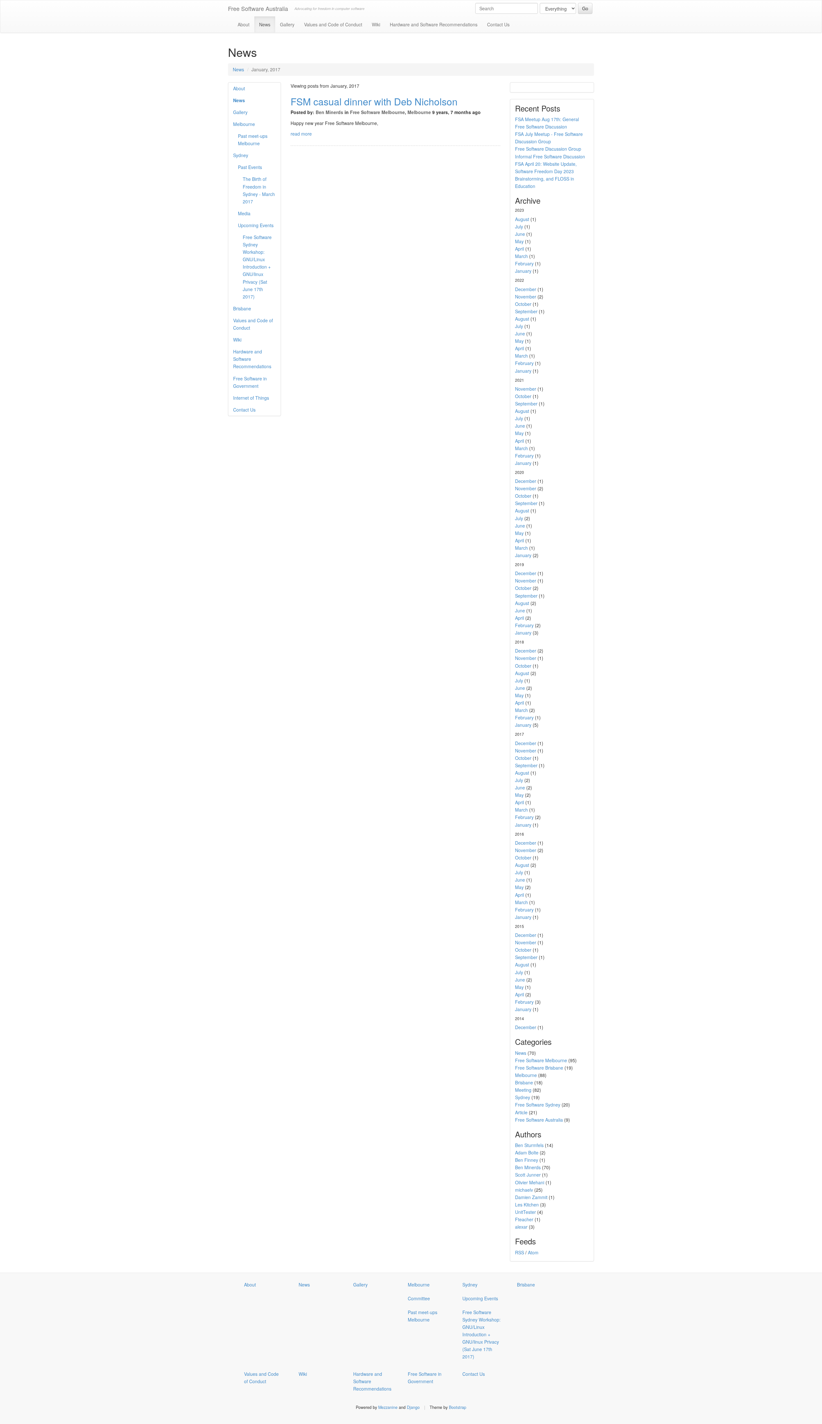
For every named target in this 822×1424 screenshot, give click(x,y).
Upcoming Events (256, 225)
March (521, 256)
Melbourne (244, 124)
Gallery (287, 24)
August (522, 219)
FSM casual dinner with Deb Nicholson (374, 101)
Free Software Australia (258, 8)
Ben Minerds (329, 112)
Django (413, 1407)
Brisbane (242, 308)
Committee (419, 1298)
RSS (519, 1252)
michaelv (524, 1190)
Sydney (240, 155)
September (526, 311)
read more (301, 133)
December (525, 289)
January (523, 271)
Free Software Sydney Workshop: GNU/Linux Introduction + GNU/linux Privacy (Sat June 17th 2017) (257, 267)
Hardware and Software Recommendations (433, 24)
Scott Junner (528, 1174)
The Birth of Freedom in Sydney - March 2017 (259, 190)
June (520, 234)
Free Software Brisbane (539, 1067)
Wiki (376, 24)
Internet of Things (251, 398)
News (264, 24)
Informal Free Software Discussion (550, 156)
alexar (521, 1227)
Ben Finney (526, 1160)
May (519, 241)
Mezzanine (388, 1407)
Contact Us (498, 24)
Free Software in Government (250, 382)
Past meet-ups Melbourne (252, 140)
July (519, 226)
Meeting (523, 1090)
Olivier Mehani (529, 1182)
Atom (533, 1252)
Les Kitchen (527, 1204)
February (524, 263)
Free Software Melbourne (377, 112)
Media (244, 213)
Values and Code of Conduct (333, 24)
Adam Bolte (526, 1152)
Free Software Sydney (537, 1104)
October (523, 304)
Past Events (250, 167)
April (519, 248)
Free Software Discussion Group (548, 149)
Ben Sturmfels (529, 1145)
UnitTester (525, 1212)
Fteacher (524, 1219)
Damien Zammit (531, 1197)
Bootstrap (457, 1407)
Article (521, 1112)
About (243, 24)
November (525, 296)
